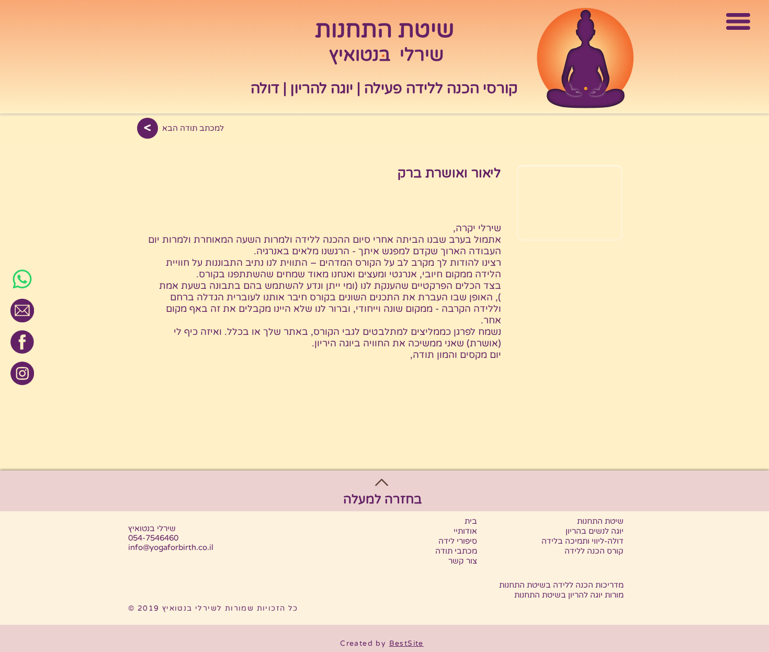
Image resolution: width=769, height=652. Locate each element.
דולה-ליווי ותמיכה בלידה (582, 541)
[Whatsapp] (22, 279)
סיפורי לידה (457, 541)
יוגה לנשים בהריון (595, 531)
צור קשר (462, 561)
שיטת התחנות (600, 521)
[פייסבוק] (22, 342)
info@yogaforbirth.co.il (170, 547)
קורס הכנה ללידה (594, 551)
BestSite (406, 643)
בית (471, 521)
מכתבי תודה (456, 551)
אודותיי (465, 531)
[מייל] (22, 310)
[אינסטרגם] (22, 373)
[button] (738, 21)
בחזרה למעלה (382, 499)
